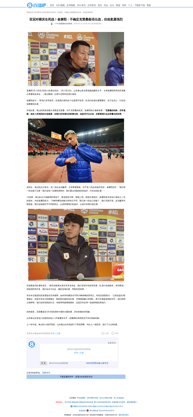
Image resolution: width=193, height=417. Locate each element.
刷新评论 (46, 373)
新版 (149, 5)
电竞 (100, 5)
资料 (124, 5)
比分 (112, 5)
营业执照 (82, 411)
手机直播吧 (81, 398)
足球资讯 (91, 5)
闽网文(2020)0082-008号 (83, 406)
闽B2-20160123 (99, 406)
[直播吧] (36, 5)
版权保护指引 (123, 415)
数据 (118, 5)
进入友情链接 (119, 398)
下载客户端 (139, 5)
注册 (58, 333)
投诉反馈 (89, 402)
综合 (106, 5)
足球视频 (71, 5)
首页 (52, 5)
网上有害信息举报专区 (102, 402)
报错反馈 (82, 402)
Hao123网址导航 (105, 398)
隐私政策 (75, 402)
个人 (130, 5)
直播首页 (30, 12)
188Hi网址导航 (92, 398)
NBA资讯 (81, 5)
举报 (116, 333)
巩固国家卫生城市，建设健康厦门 (124, 402)
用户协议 (68, 402)
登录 (53, 333)
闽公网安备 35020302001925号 (101, 411)
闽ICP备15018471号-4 (114, 406)
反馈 (107, 333)
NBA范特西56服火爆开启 (97, 363)
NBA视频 (60, 5)
